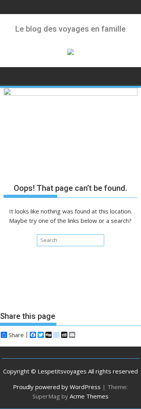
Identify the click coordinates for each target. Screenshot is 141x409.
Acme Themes (89, 396)
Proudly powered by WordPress (57, 387)
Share (16, 335)
